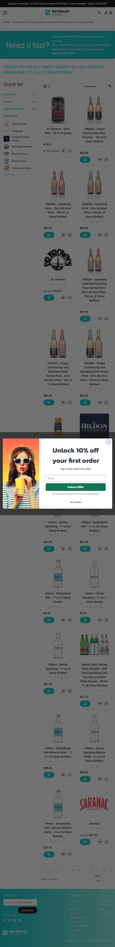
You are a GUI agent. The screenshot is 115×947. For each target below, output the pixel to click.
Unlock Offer (76, 487)
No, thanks (75, 502)
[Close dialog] (108, 442)
